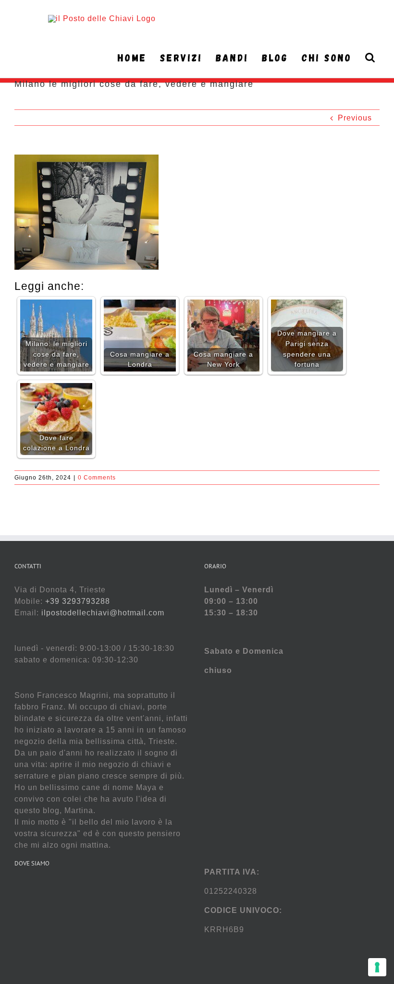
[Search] (370, 57)
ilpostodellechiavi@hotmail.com (102, 613)
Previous (355, 118)
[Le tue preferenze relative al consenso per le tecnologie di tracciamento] (377, 967)
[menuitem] (134, 57)
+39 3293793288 (77, 601)
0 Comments (97, 477)
